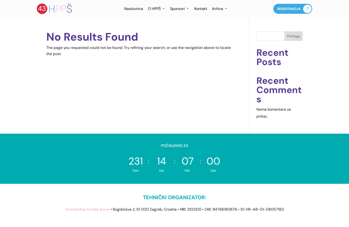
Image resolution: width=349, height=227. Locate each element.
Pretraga (293, 36)
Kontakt (200, 8)
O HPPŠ (154, 8)
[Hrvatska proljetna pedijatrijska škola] (54, 9)
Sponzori (177, 8)
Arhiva (217, 8)
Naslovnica (133, 8)
